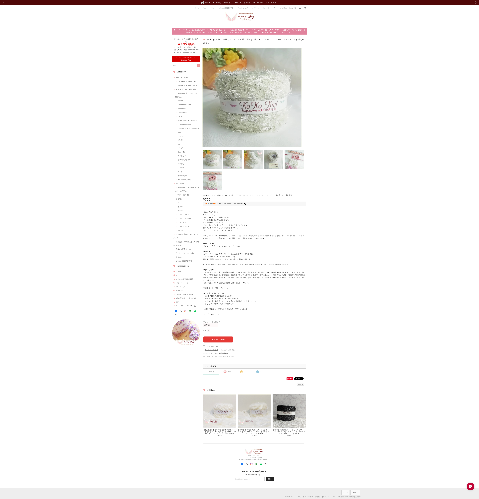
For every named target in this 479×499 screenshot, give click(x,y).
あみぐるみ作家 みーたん (187, 120)
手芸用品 (179, 199)
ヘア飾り (181, 164)
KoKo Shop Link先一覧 (287, 8)
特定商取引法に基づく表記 (186, 298)
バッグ (180, 148)
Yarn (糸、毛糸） (182, 77)
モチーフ (181, 211)
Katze (180, 116)
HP (274, 8)
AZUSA (180, 140)
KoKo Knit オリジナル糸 (187, 81)
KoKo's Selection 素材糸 (187, 85)
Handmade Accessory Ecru (188, 128)
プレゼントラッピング (211, 322)
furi (179, 144)
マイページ (255, 8)
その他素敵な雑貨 (184, 179)
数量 (204, 330)
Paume (180, 101)
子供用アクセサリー (185, 160)
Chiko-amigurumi (184, 124)
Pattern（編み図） (183, 195)
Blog (213, 8)
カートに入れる (218, 339)
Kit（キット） (181, 183)
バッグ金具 (182, 222)
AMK (179, 132)
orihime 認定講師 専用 (184, 261)
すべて (211, 372)
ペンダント (182, 172)
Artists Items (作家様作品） (186, 89)
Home (197, 8)
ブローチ (181, 168)
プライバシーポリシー (184, 294)
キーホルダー (182, 176)
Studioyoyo (182, 109)
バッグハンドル (183, 215)
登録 (269, 479)
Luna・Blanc (182, 112)
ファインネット (183, 226)
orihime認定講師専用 (226, 8)
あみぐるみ (182, 152)
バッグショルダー (184, 219)
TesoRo (180, 136)
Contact (266, 8)
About (205, 8)
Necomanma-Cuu (184, 105)
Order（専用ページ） (184, 249)
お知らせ (179, 257)
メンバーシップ (243, 8)
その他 (180, 230)
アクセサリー (182, 156)
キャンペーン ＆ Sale (185, 253)
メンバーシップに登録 (211, 350)
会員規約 (358, 497)
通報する (300, 384)
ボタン (180, 207)
